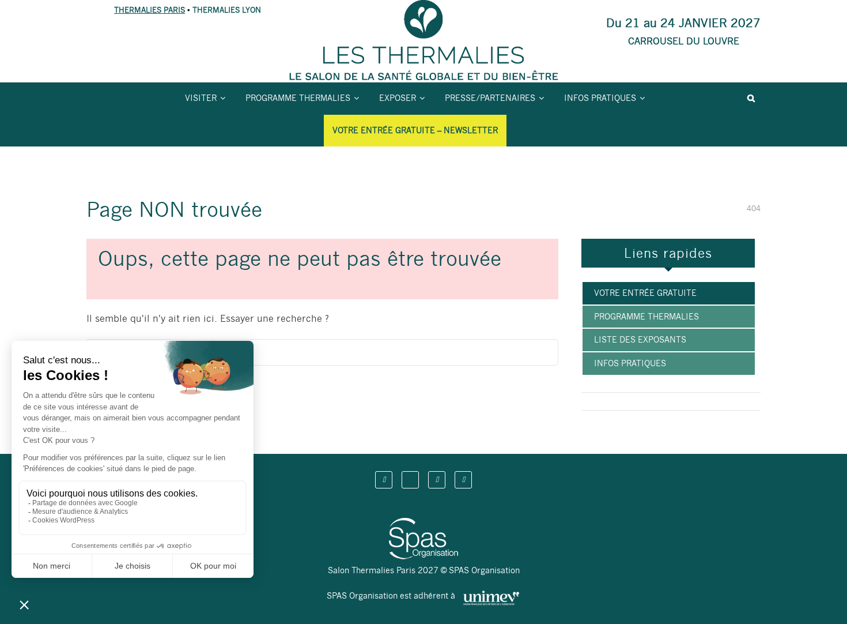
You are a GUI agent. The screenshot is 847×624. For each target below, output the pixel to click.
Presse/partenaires (490, 98)
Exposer (397, 98)
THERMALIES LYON (226, 10)
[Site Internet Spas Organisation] (423, 524)
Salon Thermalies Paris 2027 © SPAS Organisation (424, 570)
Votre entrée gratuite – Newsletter (415, 130)
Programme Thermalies (297, 98)
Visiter (201, 98)
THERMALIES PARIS (149, 10)
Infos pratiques (600, 98)
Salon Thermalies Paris (163, 89)
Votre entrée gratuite (645, 293)
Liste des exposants (640, 339)
